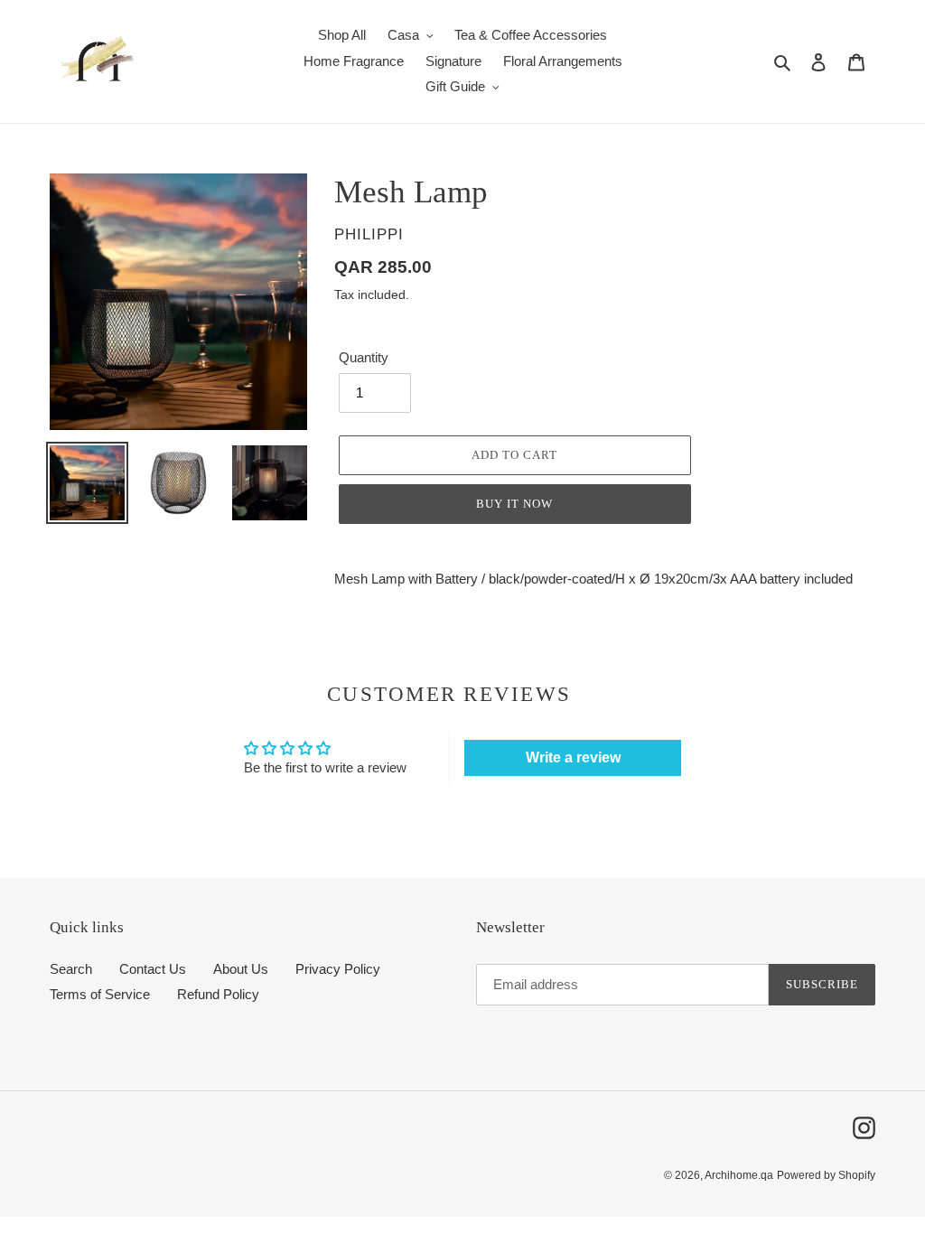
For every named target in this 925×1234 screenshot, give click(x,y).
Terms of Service (100, 994)
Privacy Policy (337, 969)
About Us (240, 969)
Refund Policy (218, 994)
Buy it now (514, 503)
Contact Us (152, 969)
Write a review (573, 757)
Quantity (363, 357)
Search (71, 969)
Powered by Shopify (826, 1175)
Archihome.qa (739, 1175)
